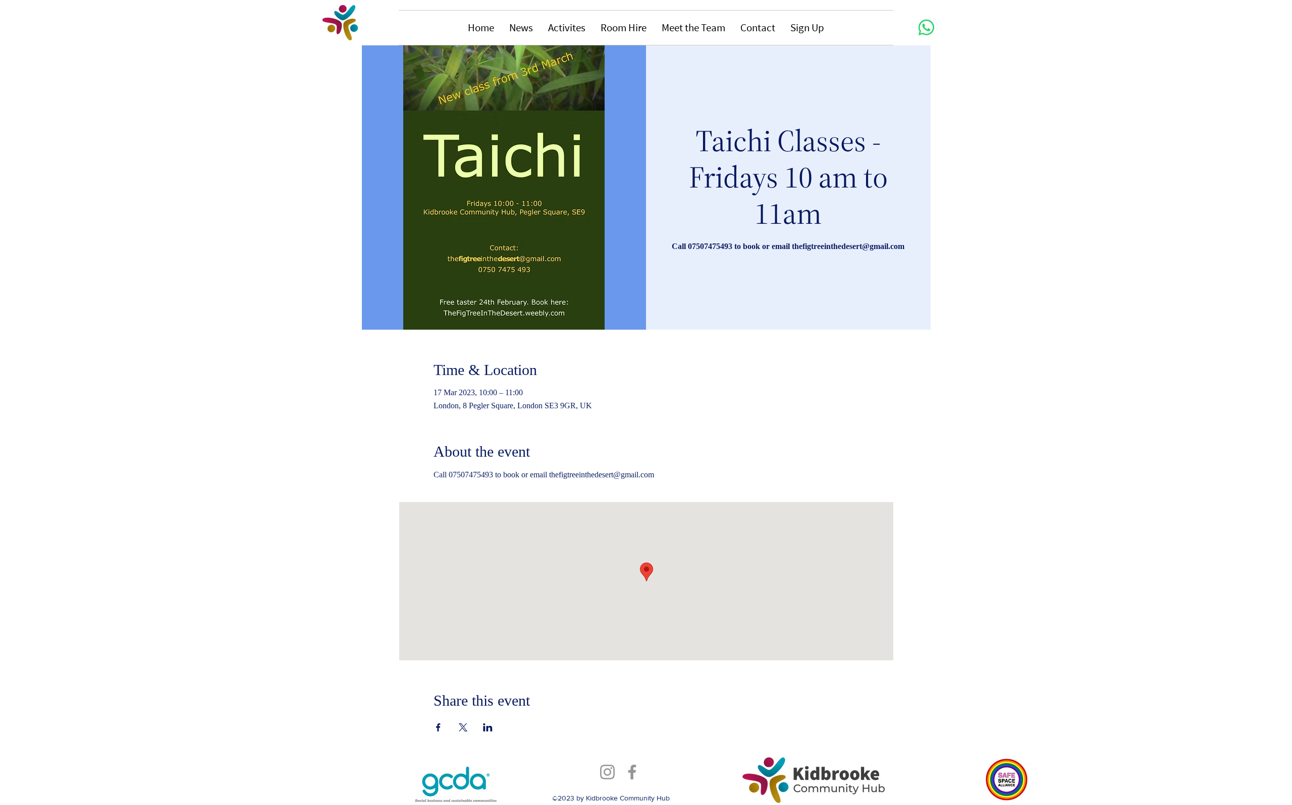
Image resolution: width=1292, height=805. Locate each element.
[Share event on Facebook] (438, 727)
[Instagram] (607, 772)
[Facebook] (632, 772)
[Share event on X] (463, 727)
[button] (521, 28)
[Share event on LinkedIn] (488, 727)
